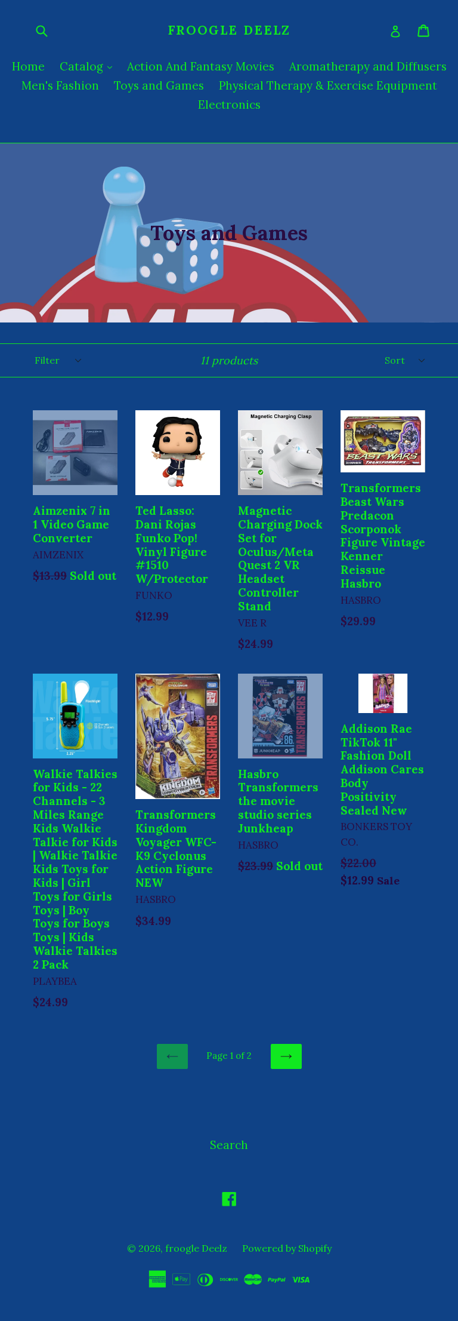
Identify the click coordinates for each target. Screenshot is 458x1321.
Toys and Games (159, 85)
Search (229, 1145)
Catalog (89, 66)
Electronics (229, 104)
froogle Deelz (229, 30)
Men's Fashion (60, 85)
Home (28, 66)
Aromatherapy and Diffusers (368, 66)
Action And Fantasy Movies (200, 66)
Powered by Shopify (287, 1248)
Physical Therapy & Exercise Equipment (328, 85)
